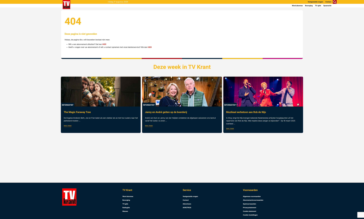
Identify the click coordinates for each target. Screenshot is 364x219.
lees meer (68, 126)
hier (104, 44)
